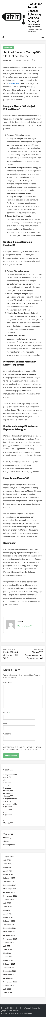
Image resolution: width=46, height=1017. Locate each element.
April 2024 (7, 957)
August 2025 (8, 899)
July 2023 (7, 989)
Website (7, 734)
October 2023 (9, 978)
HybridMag (27, 1013)
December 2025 (9, 885)
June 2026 (7, 864)
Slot (5, 812)
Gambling (7, 837)
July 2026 (7, 860)
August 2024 (8, 942)
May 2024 (7, 953)
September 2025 (10, 896)
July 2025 (7, 903)
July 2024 (7, 946)
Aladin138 (7, 777)
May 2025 (7, 910)
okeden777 (9, 60)
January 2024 (8, 967)
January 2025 (8, 925)
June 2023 (7, 993)
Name (6, 713)
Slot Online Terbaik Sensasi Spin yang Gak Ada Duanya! (35, 12)
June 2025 (7, 907)
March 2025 (8, 917)
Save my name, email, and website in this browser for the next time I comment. (22, 748)
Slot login (7, 783)
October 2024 (9, 935)
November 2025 (9, 889)
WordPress (15, 1013)
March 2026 (8, 874)
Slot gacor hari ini (10, 774)
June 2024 (7, 950)
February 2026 (9, 878)
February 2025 (9, 921)
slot (4, 780)
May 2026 (7, 867)
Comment (8, 683)
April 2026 (7, 871)
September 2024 (10, 939)
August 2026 (8, 857)
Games (6, 841)
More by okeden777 (24, 626)
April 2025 (7, 914)
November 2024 (9, 932)
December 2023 (9, 971)
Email (6, 723)
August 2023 (8, 985)
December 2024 (9, 928)
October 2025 (9, 892)
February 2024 (9, 964)
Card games (8, 834)
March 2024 (8, 960)
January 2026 (8, 882)
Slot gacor (7, 785)
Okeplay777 (8, 791)
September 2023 (10, 982)
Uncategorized (8, 47)
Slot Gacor (7, 807)
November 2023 (9, 975)
